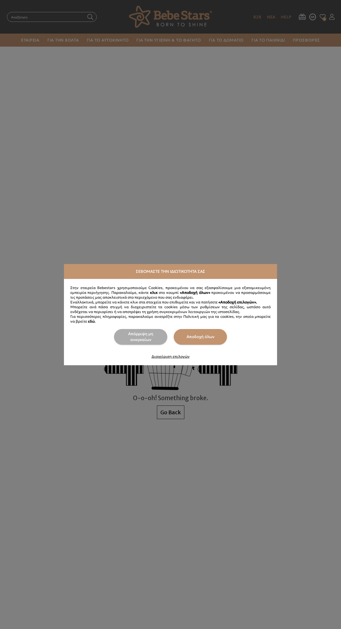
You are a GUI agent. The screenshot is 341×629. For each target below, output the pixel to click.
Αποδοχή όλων (200, 336)
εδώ (91, 321)
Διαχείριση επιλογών (171, 356)
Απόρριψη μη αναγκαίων (140, 336)
